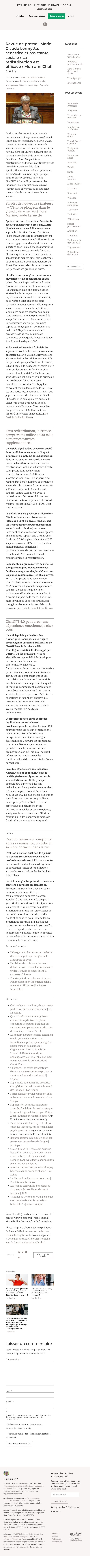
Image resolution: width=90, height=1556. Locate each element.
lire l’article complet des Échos (34, 608)
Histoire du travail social (73, 55)
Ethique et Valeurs (72, 149)
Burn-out (72, 193)
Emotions (72, 235)
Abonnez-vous (59, 1501)
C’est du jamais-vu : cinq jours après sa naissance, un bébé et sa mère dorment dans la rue (29, 843)
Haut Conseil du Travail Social (74, 71)
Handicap (72, 162)
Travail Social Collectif (74, 142)
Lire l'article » (11, 1298)
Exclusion (72, 214)
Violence (71, 197)
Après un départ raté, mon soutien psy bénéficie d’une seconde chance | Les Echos (31, 1171)
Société (41, 77)
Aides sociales (74, 183)
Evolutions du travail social (74, 241)
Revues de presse (37, 16)
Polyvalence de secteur (73, 253)
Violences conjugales (72, 203)
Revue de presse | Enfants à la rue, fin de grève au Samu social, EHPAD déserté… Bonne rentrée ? (17, 1292)
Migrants (72, 188)
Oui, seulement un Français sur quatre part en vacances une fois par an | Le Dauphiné (31, 1009)
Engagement (74, 247)
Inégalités (72, 110)
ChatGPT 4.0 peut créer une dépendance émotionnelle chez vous (29, 625)
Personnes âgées (72, 156)
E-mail (10, 1402)
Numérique (33, 85)
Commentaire (13, 1359)
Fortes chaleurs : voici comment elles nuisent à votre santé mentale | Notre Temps (31, 1097)
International (74, 82)
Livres (70, 16)
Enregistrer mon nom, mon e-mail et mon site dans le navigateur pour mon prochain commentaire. (28, 1417)
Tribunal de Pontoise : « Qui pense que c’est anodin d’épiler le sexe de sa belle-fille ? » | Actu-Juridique (31, 1200)
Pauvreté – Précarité (72, 104)
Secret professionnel (74, 225)
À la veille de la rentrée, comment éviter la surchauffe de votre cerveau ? (42, 1292)
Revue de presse (29, 77)
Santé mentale (71, 177)
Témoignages (74, 78)
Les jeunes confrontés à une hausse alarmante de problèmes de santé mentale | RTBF (30, 1189)
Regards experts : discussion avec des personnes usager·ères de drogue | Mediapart (31, 1141)
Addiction (72, 230)
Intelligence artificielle (16, 85)
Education (72, 209)
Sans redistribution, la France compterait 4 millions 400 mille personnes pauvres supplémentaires (29, 437)
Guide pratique (56, 16)
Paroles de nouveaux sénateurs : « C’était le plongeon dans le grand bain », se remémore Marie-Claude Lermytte (29, 209)
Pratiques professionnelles (75, 62)
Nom (9, 1391)
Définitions (73, 219)
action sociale (23, 81)
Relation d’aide (71, 135)
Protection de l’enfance (74, 116)
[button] (45, 24)
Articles (20, 16)
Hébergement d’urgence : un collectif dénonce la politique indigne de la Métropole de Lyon (31, 956)
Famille (71, 167)
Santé (70, 171)
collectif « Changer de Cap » (15, 1539)
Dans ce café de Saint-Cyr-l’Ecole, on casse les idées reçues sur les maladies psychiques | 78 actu (31, 1126)
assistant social (38, 81)
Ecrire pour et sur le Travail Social (45, 5)
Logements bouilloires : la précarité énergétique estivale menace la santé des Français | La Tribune (31, 1086)
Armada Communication (76, 1540)
